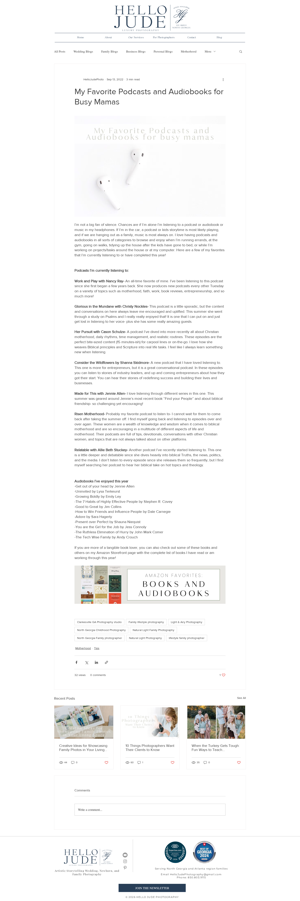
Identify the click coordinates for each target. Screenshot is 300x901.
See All (241, 697)
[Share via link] (106, 662)
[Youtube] (125, 855)
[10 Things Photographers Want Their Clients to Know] (150, 722)
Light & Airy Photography (186, 622)
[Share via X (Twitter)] (86, 662)
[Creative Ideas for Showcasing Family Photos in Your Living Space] (83, 722)
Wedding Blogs (83, 51)
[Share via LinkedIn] (96, 662)
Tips (96, 648)
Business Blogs (136, 51)
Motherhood (189, 51)
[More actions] (223, 79)
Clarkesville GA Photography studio (99, 622)
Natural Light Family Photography (153, 630)
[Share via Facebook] (76, 662)
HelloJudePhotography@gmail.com (196, 874)
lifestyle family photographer (186, 638)
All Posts (59, 51)
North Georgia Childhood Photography (101, 630)
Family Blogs (109, 51)
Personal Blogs (163, 51)
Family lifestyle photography (146, 622)
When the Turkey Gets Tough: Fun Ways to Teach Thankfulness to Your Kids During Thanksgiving (216, 748)
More (208, 51)
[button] (108, 37)
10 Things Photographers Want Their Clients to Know (150, 748)
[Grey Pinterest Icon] (125, 867)
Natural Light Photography (145, 638)
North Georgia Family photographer (99, 638)
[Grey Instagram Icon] (125, 861)
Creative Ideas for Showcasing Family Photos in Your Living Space (83, 748)
